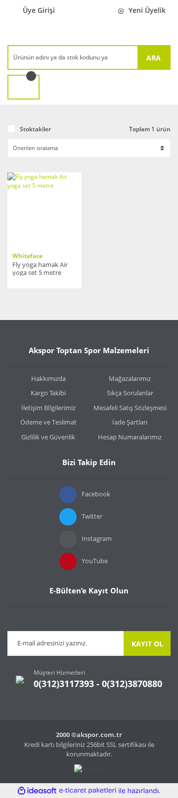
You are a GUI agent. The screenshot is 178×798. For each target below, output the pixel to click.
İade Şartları (129, 422)
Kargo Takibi (48, 392)
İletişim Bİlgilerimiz (48, 407)
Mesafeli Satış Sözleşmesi (130, 407)
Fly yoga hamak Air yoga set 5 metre (40, 268)
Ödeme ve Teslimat (48, 422)
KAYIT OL (147, 643)
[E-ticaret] (88, 790)
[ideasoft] (37, 791)
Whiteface (27, 256)
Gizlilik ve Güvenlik (48, 436)
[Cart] (23, 87)
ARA (153, 57)
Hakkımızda (48, 378)
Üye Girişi (39, 10)
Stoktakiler (35, 129)
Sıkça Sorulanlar (130, 392)
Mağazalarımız (130, 378)
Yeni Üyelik (147, 10)
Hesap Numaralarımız (130, 436)
